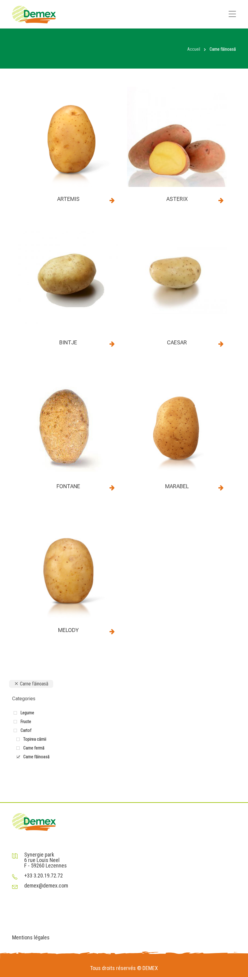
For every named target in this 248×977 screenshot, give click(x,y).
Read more (112, 200)
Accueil (193, 49)
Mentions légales (31, 937)
